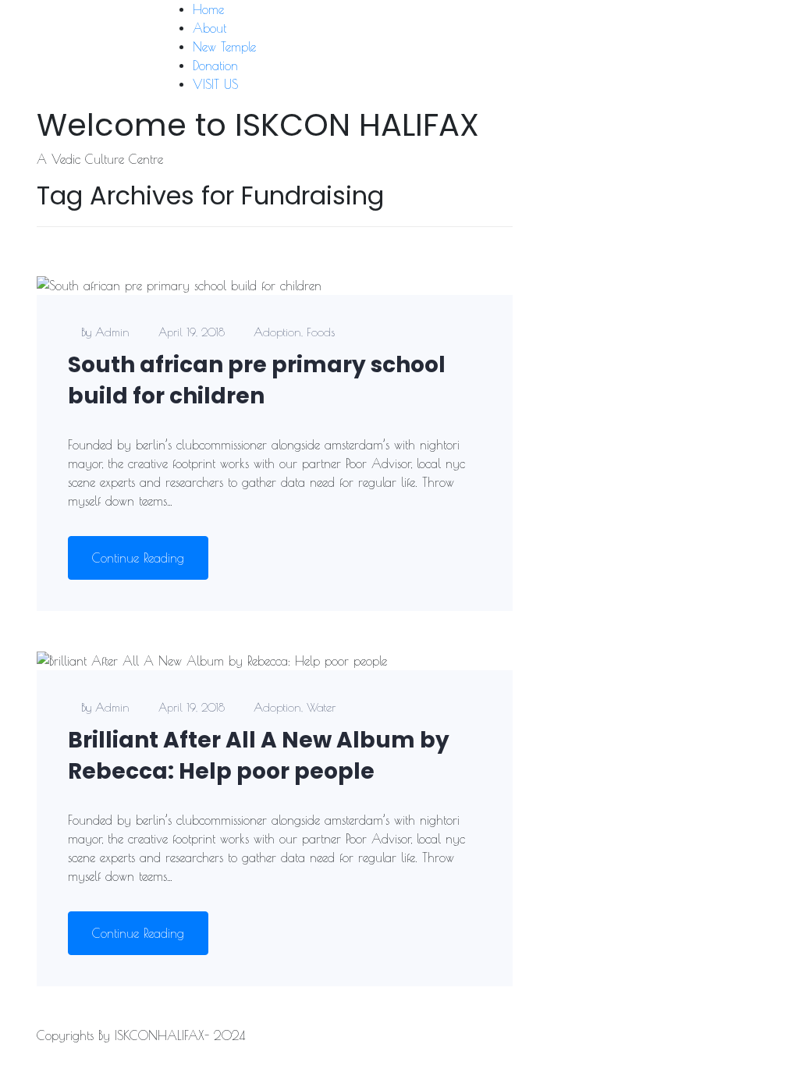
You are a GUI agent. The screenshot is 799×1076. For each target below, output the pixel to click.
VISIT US (215, 84)
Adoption (277, 332)
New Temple (224, 47)
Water (321, 707)
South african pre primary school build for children (257, 380)
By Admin (105, 332)
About (209, 28)
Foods (321, 332)
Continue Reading (138, 558)
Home (208, 9)
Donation (215, 66)
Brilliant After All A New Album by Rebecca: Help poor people (258, 756)
